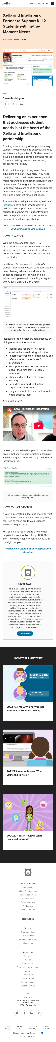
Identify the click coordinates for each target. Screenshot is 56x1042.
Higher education (28, 895)
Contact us (28, 943)
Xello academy (28, 936)
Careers (28, 971)
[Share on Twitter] (14, 104)
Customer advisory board (28, 967)
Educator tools (28, 898)
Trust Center (47, 1027)
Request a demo (28, 910)
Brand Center (28, 978)
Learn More (25, 633)
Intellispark (9, 204)
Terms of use (21, 1027)
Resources (28, 918)
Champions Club (28, 986)
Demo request (43, 3)
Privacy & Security (33, 1027)
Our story (28, 956)
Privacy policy (8, 1027)
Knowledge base (28, 932)
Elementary (28, 887)
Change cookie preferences (25, 1033)
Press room (28, 975)
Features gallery (28, 902)
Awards (28, 960)
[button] (52, 3)
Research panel (28, 982)
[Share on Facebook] (6, 104)
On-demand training (28, 939)
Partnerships (28, 963)
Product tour (28, 906)
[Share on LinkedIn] (21, 104)
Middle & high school (28, 891)
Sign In (32, 3)
